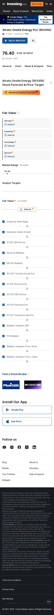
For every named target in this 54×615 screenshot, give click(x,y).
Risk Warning (7, 599)
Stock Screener (21, 11)
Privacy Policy (8, 589)
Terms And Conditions (11, 580)
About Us (33, 462)
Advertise (33, 468)
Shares (6, 11)
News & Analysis (34, 66)
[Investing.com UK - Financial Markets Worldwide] (17, 4)
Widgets (6, 480)
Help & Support (36, 474)
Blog (4, 462)
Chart (18, 66)
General (6, 66)
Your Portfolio (8, 474)
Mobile (5, 468)
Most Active (37, 11)
